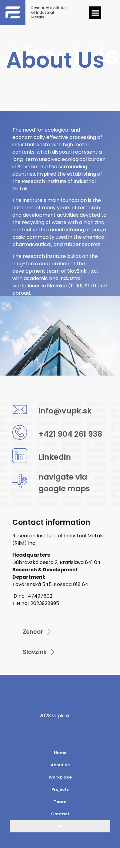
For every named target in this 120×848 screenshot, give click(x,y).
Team (60, 802)
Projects (60, 789)
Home (60, 753)
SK (60, 826)
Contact (60, 814)
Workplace (60, 777)
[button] (95, 12)
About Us (60, 765)
